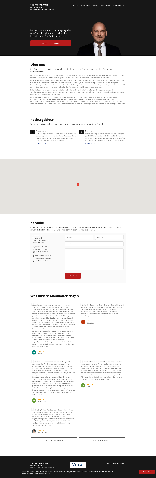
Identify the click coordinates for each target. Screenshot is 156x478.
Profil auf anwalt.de (41, 261)
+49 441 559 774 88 (41, 247)
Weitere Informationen (42, 474)
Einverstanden (146, 471)
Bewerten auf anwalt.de (43, 258)
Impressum (121, 463)
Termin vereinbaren (50, 43)
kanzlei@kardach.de (41, 252)
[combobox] (118, 5)
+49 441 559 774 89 (41, 249)
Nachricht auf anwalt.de (43, 256)
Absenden (73, 276)
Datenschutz (111, 463)
